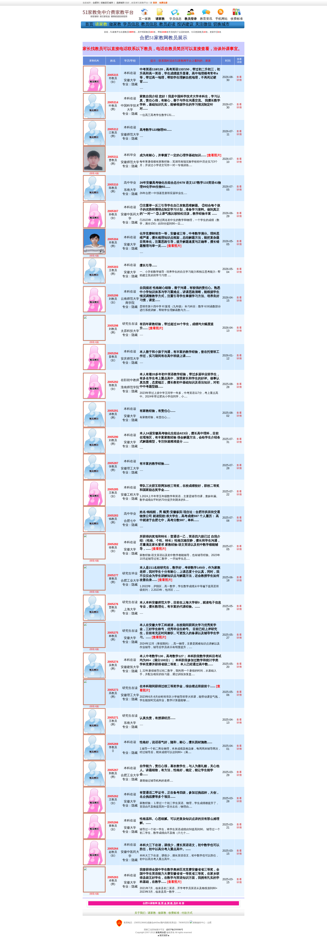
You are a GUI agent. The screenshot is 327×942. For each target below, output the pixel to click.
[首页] (144, 11)
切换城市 (221, 24)
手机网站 (221, 18)
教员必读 (167, 24)
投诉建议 (185, 24)
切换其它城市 (107, 3)
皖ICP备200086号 (174, 929)
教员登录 (191, 18)
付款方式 (187, 912)
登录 (155, 3)
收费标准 (237, 18)
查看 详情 (239, 78)
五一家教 (145, 18)
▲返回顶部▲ (163, 935)
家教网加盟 (161, 932)
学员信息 (175, 18)
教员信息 (149, 24)
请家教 (152, 912)
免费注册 (163, 3)
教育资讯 (206, 18)
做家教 (115, 24)
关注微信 (203, 24)
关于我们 (140, 912)
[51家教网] (108, 17)
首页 (89, 24)
